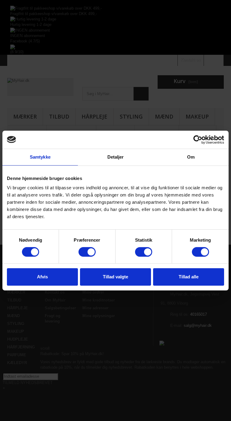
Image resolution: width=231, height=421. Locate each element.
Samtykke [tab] (40, 156)
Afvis (42, 276)
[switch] (87, 252)
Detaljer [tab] (115, 156)
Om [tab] (191, 156)
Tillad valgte (115, 276)
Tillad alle (189, 276)
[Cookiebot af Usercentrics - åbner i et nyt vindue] (197, 139)
